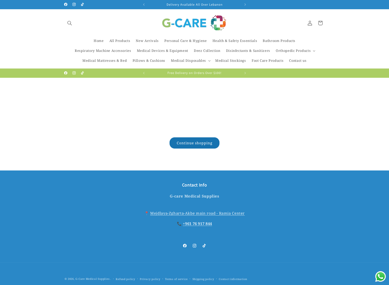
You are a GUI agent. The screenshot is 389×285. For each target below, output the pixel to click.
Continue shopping (195, 142)
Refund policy (125, 279)
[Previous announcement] (144, 4)
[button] (70, 23)
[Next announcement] (245, 4)
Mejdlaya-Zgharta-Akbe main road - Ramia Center (197, 213)
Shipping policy (203, 279)
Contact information (233, 279)
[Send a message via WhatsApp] (380, 276)
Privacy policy (150, 279)
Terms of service (176, 279)
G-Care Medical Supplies (92, 278)
